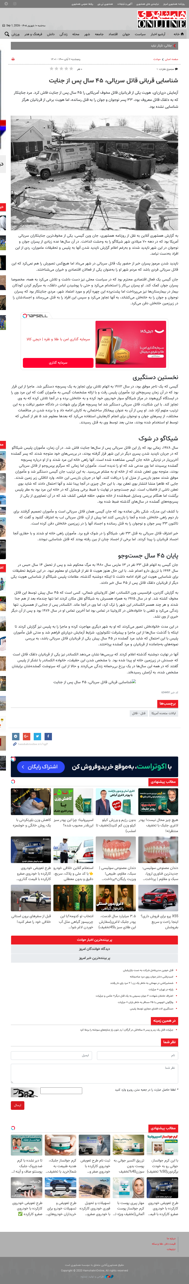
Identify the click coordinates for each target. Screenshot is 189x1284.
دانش (51, 34)
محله (75, 34)
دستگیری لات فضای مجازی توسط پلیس (151, 1009)
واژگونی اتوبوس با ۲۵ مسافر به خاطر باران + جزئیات (145, 1002)
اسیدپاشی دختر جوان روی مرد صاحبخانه (151, 977)
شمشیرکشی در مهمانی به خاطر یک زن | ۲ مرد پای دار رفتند (141, 983)
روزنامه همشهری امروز (174, 4)
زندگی (63, 34)
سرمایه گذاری (58, 363)
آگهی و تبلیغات (124, 4)
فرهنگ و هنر (33, 34)
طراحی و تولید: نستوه (93, 1277)
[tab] (94, 940)
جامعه (99, 34)
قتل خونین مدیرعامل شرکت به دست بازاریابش (148, 970)
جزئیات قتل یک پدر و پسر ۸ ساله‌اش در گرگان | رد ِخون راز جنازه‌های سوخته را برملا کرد (126, 1030)
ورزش (15, 34)
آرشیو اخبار (158, 34)
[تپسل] (24, 315)
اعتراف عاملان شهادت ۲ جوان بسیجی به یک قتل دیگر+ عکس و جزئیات (134, 996)
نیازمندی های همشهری (147, 4)
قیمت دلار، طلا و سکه (163, 1244)
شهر (87, 34)
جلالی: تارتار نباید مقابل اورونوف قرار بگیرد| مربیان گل (138, 45)
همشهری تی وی (105, 4)
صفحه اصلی (171, 59)
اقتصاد (113, 34)
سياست (140, 34)
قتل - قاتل (138, 713)
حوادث (157, 59)
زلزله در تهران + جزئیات (161, 990)
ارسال (17, 1105)
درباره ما (171, 1239)
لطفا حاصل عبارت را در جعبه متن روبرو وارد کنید (146, 1089)
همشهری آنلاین (159, 19)
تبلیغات (171, 1249)
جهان (126, 34)
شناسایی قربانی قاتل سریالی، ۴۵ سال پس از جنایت (113, 81)
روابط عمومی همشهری (82, 4)
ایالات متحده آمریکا (164, 713)
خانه (177, 34)
